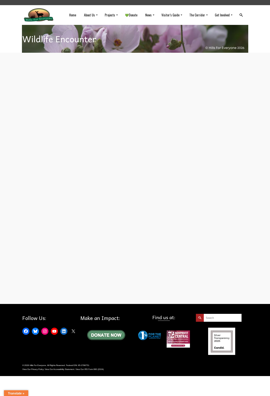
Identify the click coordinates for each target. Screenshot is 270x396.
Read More (152, 269)
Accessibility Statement (63, 369)
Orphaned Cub (59, 295)
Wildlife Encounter (85, 132)
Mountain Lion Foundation (59, 214)
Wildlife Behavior (79, 214)
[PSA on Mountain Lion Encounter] (54, 94)
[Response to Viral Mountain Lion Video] (54, 176)
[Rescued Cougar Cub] (54, 257)
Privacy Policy (37, 369)
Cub (35, 295)
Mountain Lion (69, 132)
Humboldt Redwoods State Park (47, 132)
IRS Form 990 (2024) (94, 369)
